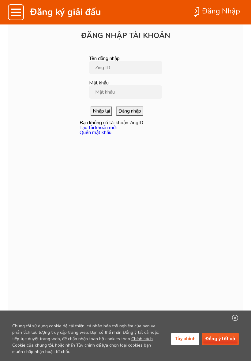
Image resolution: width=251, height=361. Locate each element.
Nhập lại (101, 111)
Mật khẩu (99, 83)
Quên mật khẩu (95, 132)
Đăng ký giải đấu (65, 12)
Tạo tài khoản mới (98, 127)
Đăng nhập (129, 111)
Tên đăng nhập (104, 58)
